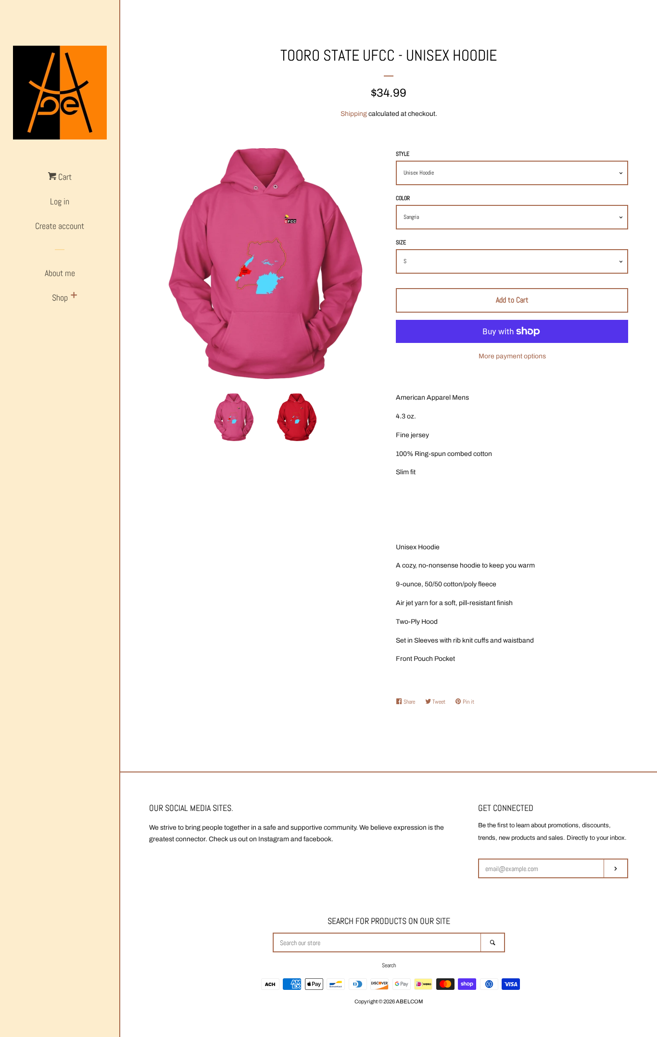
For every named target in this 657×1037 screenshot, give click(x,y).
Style (402, 154)
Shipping (354, 113)
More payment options (512, 356)
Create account (59, 225)
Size (401, 242)
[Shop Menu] (74, 296)
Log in (59, 201)
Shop (60, 297)
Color (403, 198)
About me (60, 272)
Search (389, 965)
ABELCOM (409, 1001)
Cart (64, 176)
